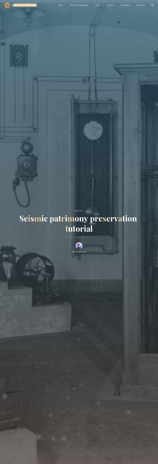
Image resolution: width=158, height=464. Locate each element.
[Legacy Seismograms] (7, 5)
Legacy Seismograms (24, 5)
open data (78, 210)
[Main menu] (152, 5)
